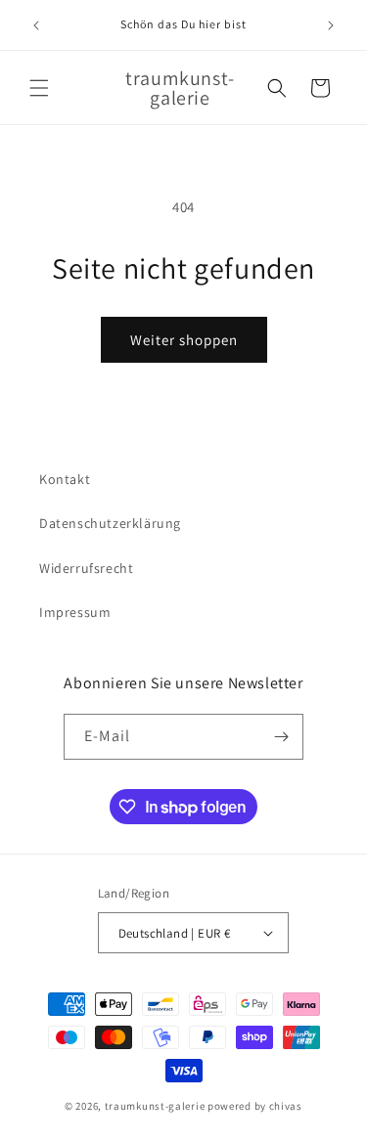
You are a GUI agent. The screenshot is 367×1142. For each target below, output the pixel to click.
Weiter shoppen (184, 339)
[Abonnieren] (280, 737)
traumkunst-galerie (155, 1106)
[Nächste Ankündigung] (330, 25)
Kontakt (64, 479)
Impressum (75, 612)
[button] (39, 88)
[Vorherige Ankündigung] (36, 25)
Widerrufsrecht (86, 568)
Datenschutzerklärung (110, 523)
